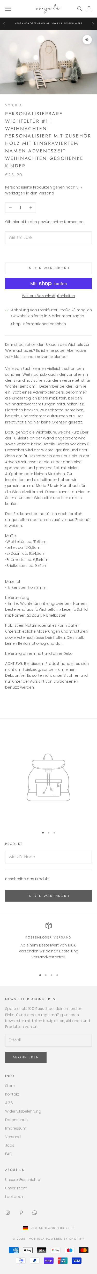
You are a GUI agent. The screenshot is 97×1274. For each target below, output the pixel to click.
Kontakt (12, 1094)
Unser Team (16, 1188)
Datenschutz (16, 1119)
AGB (9, 1102)
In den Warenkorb (48, 268)
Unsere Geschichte (22, 1179)
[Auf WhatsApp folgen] (34, 1212)
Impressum (15, 1128)
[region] (48, 944)
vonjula (13, 105)
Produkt (14, 844)
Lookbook (14, 1196)
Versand (13, 1136)
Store (10, 1085)
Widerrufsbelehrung (23, 1111)
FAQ (8, 1153)
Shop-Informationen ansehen (38, 323)
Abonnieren (26, 1057)
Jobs (9, 1145)
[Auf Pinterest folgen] (21, 1212)
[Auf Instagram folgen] (7, 1212)
